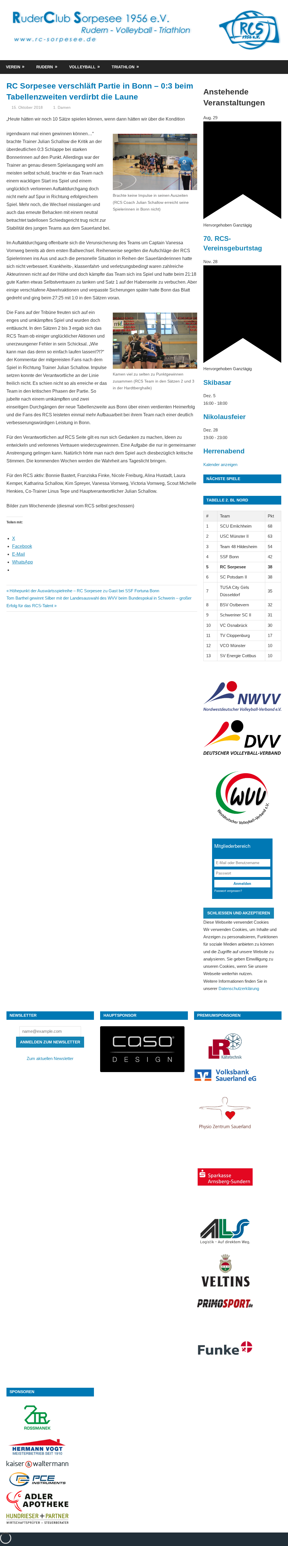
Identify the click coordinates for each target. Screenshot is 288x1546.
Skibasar (217, 382)
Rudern (44, 67)
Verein (13, 67)
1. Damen (62, 107)
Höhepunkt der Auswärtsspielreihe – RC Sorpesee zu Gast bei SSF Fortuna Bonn (84, 590)
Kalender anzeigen (220, 464)
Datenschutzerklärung (239, 988)
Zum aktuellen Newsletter (50, 1058)
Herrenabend (224, 451)
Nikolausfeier (224, 417)
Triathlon (123, 67)
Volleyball (82, 67)
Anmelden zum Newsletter (50, 1042)
